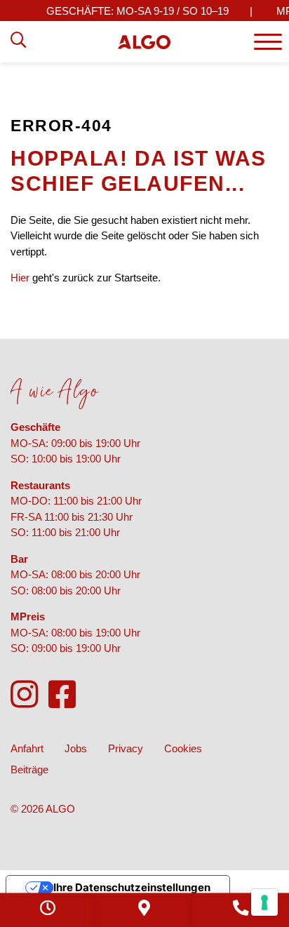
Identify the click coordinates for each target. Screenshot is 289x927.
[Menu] (268, 41)
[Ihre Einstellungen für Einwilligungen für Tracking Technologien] (264, 902)
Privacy (125, 748)
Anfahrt (27, 748)
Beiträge (29, 769)
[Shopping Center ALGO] (144, 42)
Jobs (76, 748)
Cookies (183, 748)
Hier (20, 278)
